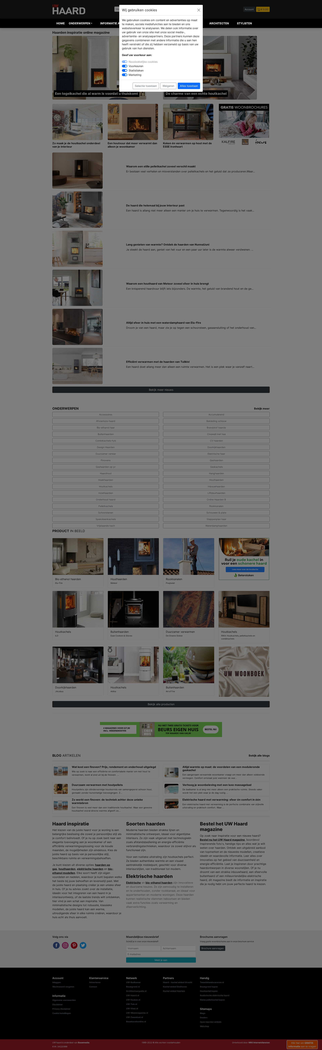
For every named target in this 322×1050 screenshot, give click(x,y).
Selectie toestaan (146, 86)
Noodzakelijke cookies (143, 61)
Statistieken (136, 70)
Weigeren (168, 86)
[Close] (198, 10)
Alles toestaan (189, 86)
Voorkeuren (136, 66)
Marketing (135, 74)
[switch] (124, 66)
